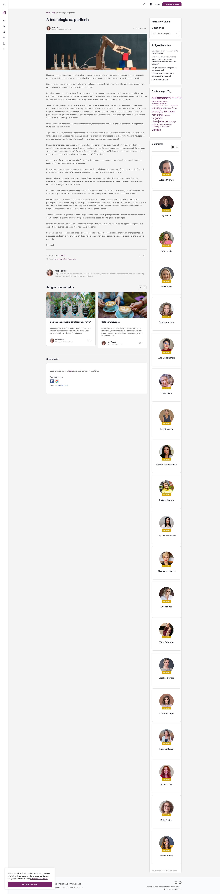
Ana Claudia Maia (166, 358)
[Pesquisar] (144, 4)
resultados (168, 124)
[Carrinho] (151, 4)
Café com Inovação (110, 322)
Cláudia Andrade (166, 322)
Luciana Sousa (166, 749)
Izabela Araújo (166, 855)
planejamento (160, 121)
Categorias (158, 27)
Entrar (157, 4)
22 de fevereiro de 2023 (64, 342)
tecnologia (72, 259)
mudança (167, 115)
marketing (157, 114)
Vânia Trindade (166, 642)
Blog (53, 13)
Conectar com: (56, 377)
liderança (169, 111)
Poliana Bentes (166, 500)
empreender (174, 106)
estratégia (157, 108)
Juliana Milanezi (166, 180)
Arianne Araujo (166, 713)
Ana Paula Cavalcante (166, 464)
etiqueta (167, 108)
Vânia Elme (166, 393)
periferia (64, 259)
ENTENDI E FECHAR (29, 884)
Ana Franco (166, 286)
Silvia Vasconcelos (166, 571)
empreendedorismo (160, 103)
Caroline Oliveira (166, 678)
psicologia (172, 122)
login (70, 371)
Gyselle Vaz (166, 607)
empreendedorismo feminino (160, 106)
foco (174, 108)
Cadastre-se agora (172, 4)
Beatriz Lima (166, 784)
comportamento (157, 101)
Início (48, 13)
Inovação (62, 255)
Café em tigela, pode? (160, 79)
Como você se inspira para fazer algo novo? (70, 322)
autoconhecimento (167, 98)
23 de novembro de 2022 (61, 29)
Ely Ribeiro (166, 215)
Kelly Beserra (166, 429)
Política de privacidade (39, 879)
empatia (165, 101)
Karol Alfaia (166, 251)
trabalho (165, 127)
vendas (156, 129)
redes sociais (157, 124)
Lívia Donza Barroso (166, 535)
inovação (57, 259)
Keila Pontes (56, 27)
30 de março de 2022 (114, 344)
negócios (157, 118)
